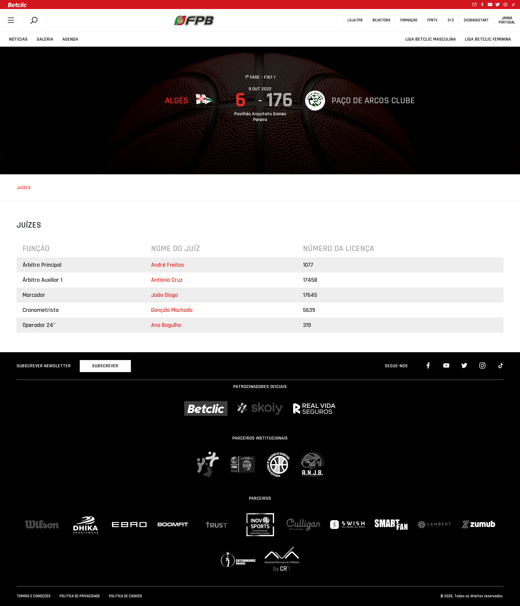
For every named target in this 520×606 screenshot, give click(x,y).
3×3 (450, 20)
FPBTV (432, 20)
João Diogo (164, 295)
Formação (408, 20)
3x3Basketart (476, 20)
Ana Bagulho (166, 325)
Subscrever (105, 366)
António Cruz (167, 280)
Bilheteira (381, 20)
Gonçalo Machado (172, 310)
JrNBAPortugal (507, 20)
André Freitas (167, 265)
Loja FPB (355, 20)
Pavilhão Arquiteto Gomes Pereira (260, 117)
